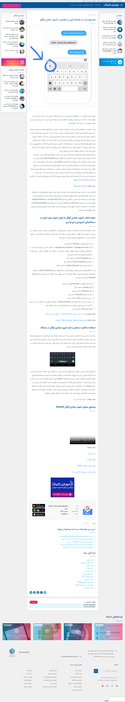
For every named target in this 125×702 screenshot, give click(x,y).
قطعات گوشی (91, 460)
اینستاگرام (94, 1)
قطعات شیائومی (89, 580)
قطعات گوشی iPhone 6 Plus (86, 466)
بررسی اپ (89, 1)
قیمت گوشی (90, 560)
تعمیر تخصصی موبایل (87, 577)
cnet (86, 523)
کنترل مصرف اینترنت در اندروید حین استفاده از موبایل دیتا (17, 637)
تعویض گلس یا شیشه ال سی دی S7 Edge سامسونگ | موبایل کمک (11, 98)
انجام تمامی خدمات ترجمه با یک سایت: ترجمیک (10, 29)
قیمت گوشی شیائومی (87, 574)
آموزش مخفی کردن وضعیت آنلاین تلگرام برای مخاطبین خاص (109, 30)
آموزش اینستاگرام (77, 680)
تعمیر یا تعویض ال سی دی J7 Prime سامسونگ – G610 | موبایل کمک (10, 84)
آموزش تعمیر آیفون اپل (50, 677)
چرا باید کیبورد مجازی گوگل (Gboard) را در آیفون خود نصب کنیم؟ (65, 314)
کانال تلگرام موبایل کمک (109, 62)
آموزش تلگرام (28, 680)
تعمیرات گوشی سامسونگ (50, 687)
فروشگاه (29, 670)
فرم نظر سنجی (28, 683)
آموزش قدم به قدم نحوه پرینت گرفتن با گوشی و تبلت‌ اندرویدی (76, 545)
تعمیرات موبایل (89, 571)
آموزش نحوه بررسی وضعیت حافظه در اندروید (108, 637)
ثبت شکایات (78, 674)
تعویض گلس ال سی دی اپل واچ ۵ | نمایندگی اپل (11, 91)
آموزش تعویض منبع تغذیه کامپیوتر (11, 22)
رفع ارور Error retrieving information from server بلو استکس (76, 536)
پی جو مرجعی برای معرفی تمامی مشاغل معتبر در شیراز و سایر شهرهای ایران (11, 36)
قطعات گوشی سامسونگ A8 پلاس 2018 (83, 472)
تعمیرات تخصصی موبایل (16, 70)
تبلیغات (84, 1)
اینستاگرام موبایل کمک (12, 62)
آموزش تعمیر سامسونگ (50, 680)
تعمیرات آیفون (28, 687)
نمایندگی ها (78, 670)
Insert (106, 701)
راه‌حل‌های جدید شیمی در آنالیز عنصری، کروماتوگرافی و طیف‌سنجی (10, 44)
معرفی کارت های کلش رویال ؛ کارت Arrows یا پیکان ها (109, 22)
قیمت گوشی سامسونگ (87, 563)
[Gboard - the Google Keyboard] (38, 510)
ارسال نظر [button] (33, 602)
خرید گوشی (90, 569)
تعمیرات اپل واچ (77, 690)
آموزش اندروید (104, 1)
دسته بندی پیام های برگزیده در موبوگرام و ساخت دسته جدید (108, 37)
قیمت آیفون (90, 566)
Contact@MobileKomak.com (69, 657)
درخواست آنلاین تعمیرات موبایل (11, 6)
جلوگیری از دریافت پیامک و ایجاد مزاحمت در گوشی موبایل (78, 548)
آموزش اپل (110, 1)
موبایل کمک (79, 123)
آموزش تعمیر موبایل (76, 677)
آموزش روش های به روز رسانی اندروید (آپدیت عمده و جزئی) (77, 539)
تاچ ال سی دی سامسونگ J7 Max (84, 585)
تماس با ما (72, 5)
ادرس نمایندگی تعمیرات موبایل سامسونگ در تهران (71, 320)
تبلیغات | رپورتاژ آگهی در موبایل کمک (84, 5)
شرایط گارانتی (53, 670)
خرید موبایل (91, 453)
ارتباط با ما (29, 674)
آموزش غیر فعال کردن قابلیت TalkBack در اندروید (80, 542)
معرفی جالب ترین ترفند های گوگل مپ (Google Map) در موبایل (109, 51)
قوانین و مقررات (27, 677)
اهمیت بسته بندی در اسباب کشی (11, 51)
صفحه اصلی (98, 5)
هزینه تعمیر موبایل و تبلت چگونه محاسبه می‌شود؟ (10, 76)
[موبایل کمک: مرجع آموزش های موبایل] (111, 5)
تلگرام (98, 1)
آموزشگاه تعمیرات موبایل (75, 683)
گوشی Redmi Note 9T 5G (85, 582)
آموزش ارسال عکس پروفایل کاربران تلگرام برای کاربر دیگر (109, 44)
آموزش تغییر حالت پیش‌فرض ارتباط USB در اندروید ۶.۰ (47, 637)
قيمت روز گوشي (89, 588)
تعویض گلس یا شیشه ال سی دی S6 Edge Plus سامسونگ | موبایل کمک (10, 106)
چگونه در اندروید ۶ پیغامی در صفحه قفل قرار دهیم (77, 637)
